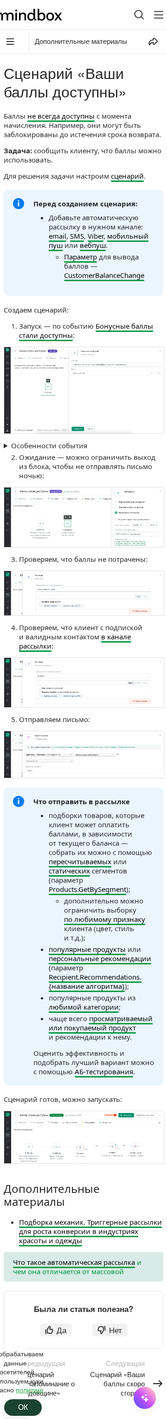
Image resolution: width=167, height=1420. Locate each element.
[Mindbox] (39, 15)
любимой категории (84, 1006)
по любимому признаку (104, 919)
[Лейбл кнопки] (158, 14)
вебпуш (93, 245)
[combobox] (132, 15)
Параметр (80, 256)
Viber (95, 236)
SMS (77, 236)
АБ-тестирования (104, 1071)
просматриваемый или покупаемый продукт (101, 1023)
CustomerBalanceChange (104, 275)
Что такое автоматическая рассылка (74, 1262)
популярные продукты (87, 949)
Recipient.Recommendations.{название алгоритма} (95, 981)
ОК (23, 1407)
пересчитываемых (80, 861)
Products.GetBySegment (87, 889)
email (57, 236)
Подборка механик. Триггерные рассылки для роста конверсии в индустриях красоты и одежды (90, 1231)
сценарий (127, 176)
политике (30, 1389)
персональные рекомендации (100, 958)
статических (69, 870)
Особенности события (49, 445)
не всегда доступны (61, 115)
